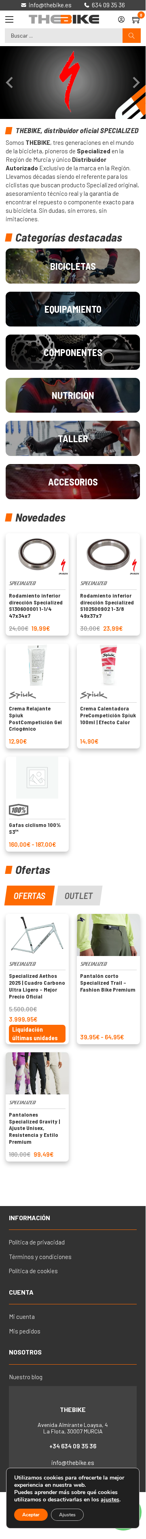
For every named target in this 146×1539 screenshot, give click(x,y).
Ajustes (67, 1514)
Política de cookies (33, 1270)
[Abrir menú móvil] (9, 19)
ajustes (110, 1499)
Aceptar (31, 1514)
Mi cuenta (22, 1316)
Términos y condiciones (40, 1256)
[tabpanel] (73, 1038)
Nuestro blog (25, 1376)
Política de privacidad (37, 1242)
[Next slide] (135, 82)
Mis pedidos (24, 1331)
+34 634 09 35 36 (72, 1446)
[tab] (29, 895)
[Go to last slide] (10, 82)
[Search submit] (132, 35)
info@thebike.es (72, 1462)
